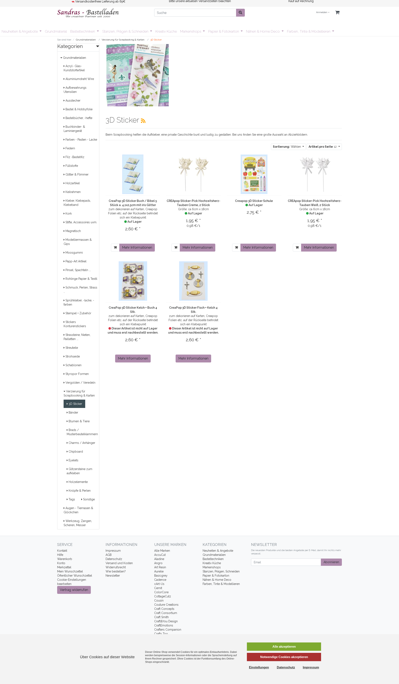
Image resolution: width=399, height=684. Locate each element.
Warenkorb (64, 559)
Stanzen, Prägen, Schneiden (221, 571)
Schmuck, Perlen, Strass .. (80, 289)
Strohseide (72, 356)
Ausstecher (72, 100)
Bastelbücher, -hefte (78, 118)
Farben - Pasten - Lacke (81, 139)
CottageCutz (162, 596)
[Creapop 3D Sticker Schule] (254, 174)
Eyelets (73, 460)
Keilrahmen (73, 192)
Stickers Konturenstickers (75, 324)
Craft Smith (161, 617)
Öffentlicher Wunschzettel (74, 575)
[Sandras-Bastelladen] (102, 13)
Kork (68, 213)
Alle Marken (162, 550)
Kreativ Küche (166, 31)
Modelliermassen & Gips (78, 242)
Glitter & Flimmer (77, 174)
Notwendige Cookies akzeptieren (284, 657)
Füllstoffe (71, 165)
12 (323, 146)
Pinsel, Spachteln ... (78, 270)
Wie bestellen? (116, 571)
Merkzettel (64, 567)
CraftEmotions (163, 625)
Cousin (159, 600)
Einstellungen (259, 667)
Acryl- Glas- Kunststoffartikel (74, 68)
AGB (109, 554)
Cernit (158, 588)
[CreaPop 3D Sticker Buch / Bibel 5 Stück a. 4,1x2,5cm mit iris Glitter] (132, 174)
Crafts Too (161, 633)
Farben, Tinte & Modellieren (309, 31)
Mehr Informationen (137, 247)
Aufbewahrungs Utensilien (75, 89)
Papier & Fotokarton (224, 31)
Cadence (160, 579)
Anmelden (322, 12)
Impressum (113, 550)
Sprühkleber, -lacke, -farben (79, 302)
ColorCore (161, 592)
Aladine (159, 559)
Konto (61, 563)
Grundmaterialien (74, 57)
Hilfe (60, 554)
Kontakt (62, 550)
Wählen (287, 146)
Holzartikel (72, 183)
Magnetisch (73, 231)
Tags (71, 499)
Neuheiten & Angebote (20, 31)
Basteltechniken (83, 31)
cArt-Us (159, 584)
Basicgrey (160, 575)
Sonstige (88, 499)
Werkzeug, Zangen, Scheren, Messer (78, 523)
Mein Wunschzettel (70, 571)
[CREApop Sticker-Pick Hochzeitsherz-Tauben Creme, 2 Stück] (193, 174)
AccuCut (160, 554)
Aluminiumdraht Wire (79, 79)
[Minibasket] (337, 12)
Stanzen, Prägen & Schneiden (125, 31)
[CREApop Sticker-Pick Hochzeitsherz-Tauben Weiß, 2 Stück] (314, 174)
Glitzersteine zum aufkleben (79, 471)
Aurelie (159, 571)
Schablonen (73, 365)
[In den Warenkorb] (115, 248)
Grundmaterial (56, 31)
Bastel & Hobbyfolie (78, 109)
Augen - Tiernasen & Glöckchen (78, 510)
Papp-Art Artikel (75, 261)
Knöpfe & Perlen (79, 490)
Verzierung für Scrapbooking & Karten (79, 393)
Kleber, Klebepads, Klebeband (77, 202)
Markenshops (191, 31)
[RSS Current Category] (143, 121)
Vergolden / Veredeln (80, 382)
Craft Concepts (164, 608)
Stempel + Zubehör (78, 313)
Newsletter (113, 575)
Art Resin (160, 567)
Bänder (73, 412)
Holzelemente (78, 482)
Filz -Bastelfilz (74, 157)
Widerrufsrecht (116, 567)
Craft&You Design (166, 621)
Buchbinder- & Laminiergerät (74, 129)
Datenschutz (114, 559)
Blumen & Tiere (79, 421)
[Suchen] (240, 13)
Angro (158, 563)
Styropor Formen (77, 374)
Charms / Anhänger (81, 443)
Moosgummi (74, 252)
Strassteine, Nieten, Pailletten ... (77, 337)
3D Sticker (75, 403)
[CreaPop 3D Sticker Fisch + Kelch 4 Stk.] (193, 281)
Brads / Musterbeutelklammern (82, 432)
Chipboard (75, 451)
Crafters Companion (167, 629)
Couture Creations (166, 604)
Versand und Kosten (119, 563)
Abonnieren (331, 562)
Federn (70, 148)
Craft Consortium (165, 613)
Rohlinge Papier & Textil (81, 278)
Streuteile (71, 347)
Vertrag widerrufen (74, 590)
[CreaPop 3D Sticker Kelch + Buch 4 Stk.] (133, 281)
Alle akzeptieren (284, 646)
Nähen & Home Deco (263, 31)
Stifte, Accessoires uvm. (81, 222)
